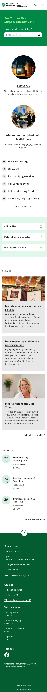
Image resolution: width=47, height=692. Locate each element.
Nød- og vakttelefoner (23, 247)
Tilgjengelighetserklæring (16, 600)
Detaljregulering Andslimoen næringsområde (22, 352)
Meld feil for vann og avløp (23, 237)
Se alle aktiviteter (35, 519)
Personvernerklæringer (24, 685)
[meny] (42, 5)
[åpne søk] (36, 5)
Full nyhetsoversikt (34, 435)
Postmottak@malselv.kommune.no (20, 559)
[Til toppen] (24, 533)
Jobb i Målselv (23, 226)
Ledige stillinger (12, 589)
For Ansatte (9, 595)
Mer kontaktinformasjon (16, 575)
